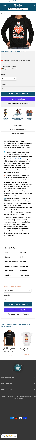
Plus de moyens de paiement (18, 103)
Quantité (4, 84)
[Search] (9, 9)
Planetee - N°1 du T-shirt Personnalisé (19, 396)
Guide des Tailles (16, 159)
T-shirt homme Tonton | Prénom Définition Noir (9, 350)
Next (33, 343)
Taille (3, 74)
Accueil (3, 14)
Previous (3, 343)
